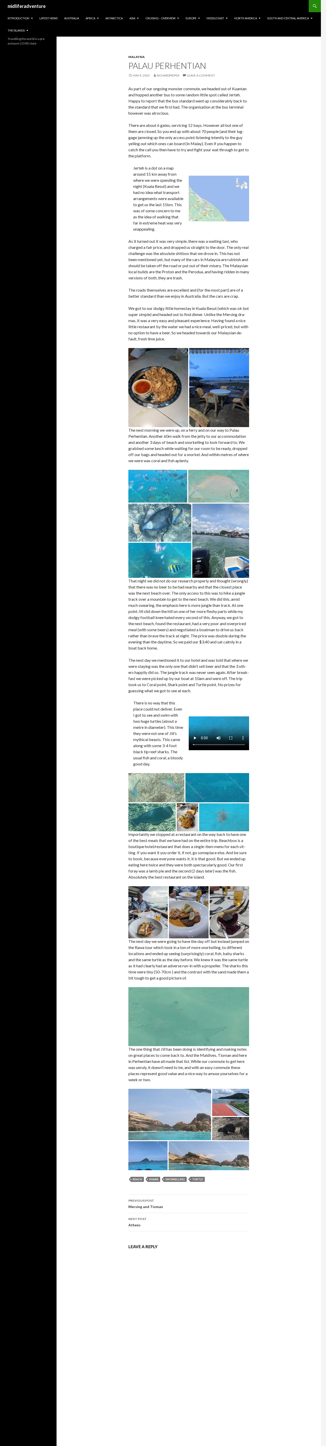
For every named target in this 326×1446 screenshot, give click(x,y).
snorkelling (175, 1179)
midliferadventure (27, 6)
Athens (137, 1222)
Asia (132, 18)
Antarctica (114, 18)
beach (137, 1179)
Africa (90, 18)
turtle (197, 1179)
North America (245, 18)
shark (153, 1179)
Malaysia (136, 57)
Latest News (48, 18)
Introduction (18, 18)
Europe (191, 18)
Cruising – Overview (160, 18)
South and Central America (288, 18)
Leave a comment (201, 75)
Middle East (215, 18)
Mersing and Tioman (145, 1204)
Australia (71, 18)
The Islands (16, 30)
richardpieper (168, 75)
